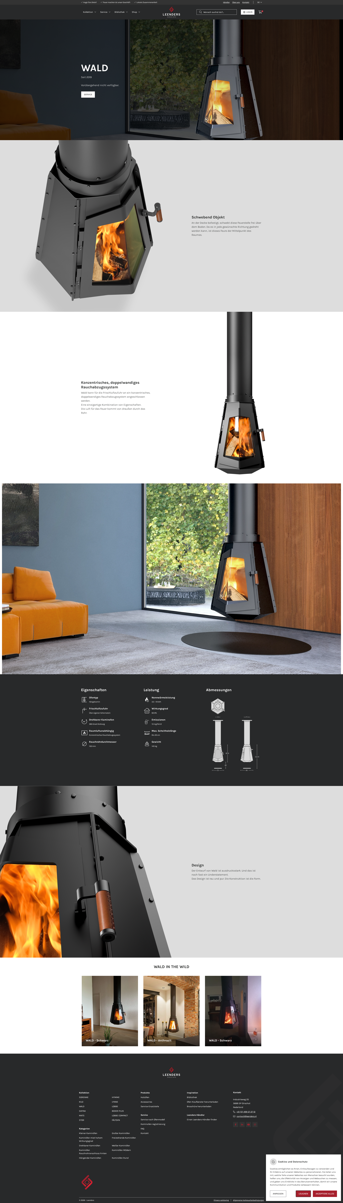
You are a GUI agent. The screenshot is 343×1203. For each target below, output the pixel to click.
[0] (260, 12)
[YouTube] (248, 1124)
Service (88, 94)
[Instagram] (255, 1124)
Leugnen (303, 1193)
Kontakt (245, 2)
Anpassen (278, 1193)
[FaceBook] (235, 1124)
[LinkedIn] (242, 1124)
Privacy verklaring (221, 1200)
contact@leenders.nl (247, 1116)
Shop (134, 12)
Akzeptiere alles (325, 1193)
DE (258, 2)
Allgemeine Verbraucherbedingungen (248, 1200)
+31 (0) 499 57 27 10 (246, 1111)
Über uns (236, 2)
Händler (226, 2)
